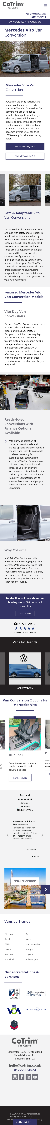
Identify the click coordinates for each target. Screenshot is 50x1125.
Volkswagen (32, 959)
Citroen (9, 934)
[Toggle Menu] (46, 5)
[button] (7, 835)
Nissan (8, 949)
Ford (7, 939)
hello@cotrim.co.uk (36, 13)
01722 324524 (39, 17)
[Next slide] (45, 889)
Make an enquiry (25, 146)
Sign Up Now (25, 613)
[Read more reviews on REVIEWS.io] (25, 810)
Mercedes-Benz (34, 944)
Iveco (28, 939)
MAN (7, 944)
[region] (25, 835)
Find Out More (33, 21)
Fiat (27, 934)
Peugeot (30, 949)
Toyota (29, 954)
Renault (9, 954)
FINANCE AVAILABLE (25, 156)
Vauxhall (9, 959)
